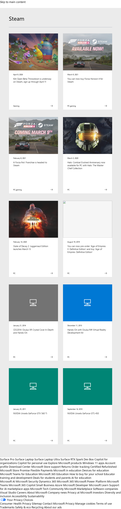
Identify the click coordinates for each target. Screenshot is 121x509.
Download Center (20, 466)
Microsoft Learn (98, 485)
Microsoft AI (7, 481)
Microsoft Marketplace (78, 489)
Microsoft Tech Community (47, 489)
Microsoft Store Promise (15, 470)
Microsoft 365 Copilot (22, 485)
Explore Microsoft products (65, 463)
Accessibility (19, 496)
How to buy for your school (86, 474)
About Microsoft (37, 492)
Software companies (105, 489)
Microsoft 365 (65, 481)
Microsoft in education (67, 470)
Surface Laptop (24, 459)
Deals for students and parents (52, 478)
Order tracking (81, 466)
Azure (58, 485)
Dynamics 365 (47, 481)
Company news (57, 492)
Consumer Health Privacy (15, 503)
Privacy (70, 503)
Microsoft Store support (46, 466)
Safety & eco (23, 507)
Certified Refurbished (103, 466)
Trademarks (7, 507)
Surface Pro (7, 459)
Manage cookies (85, 503)
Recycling (37, 507)
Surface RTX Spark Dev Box (77, 459)
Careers (21, 492)
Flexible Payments (42, 470)
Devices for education (95, 470)
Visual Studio (8, 492)
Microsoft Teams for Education (19, 474)
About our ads (53, 507)
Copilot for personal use (33, 463)
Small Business (45, 485)
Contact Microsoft (54, 503)
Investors (98, 492)
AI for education (81, 478)
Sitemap (37, 503)
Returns (66, 466)
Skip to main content (13, 2)
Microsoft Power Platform (90, 481)
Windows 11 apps (93, 463)
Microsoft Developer (75, 485)
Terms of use (104, 503)
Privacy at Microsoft (80, 492)
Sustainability (36, 496)
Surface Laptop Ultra (47, 459)
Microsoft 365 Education (54, 474)
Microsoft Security (27, 481)
